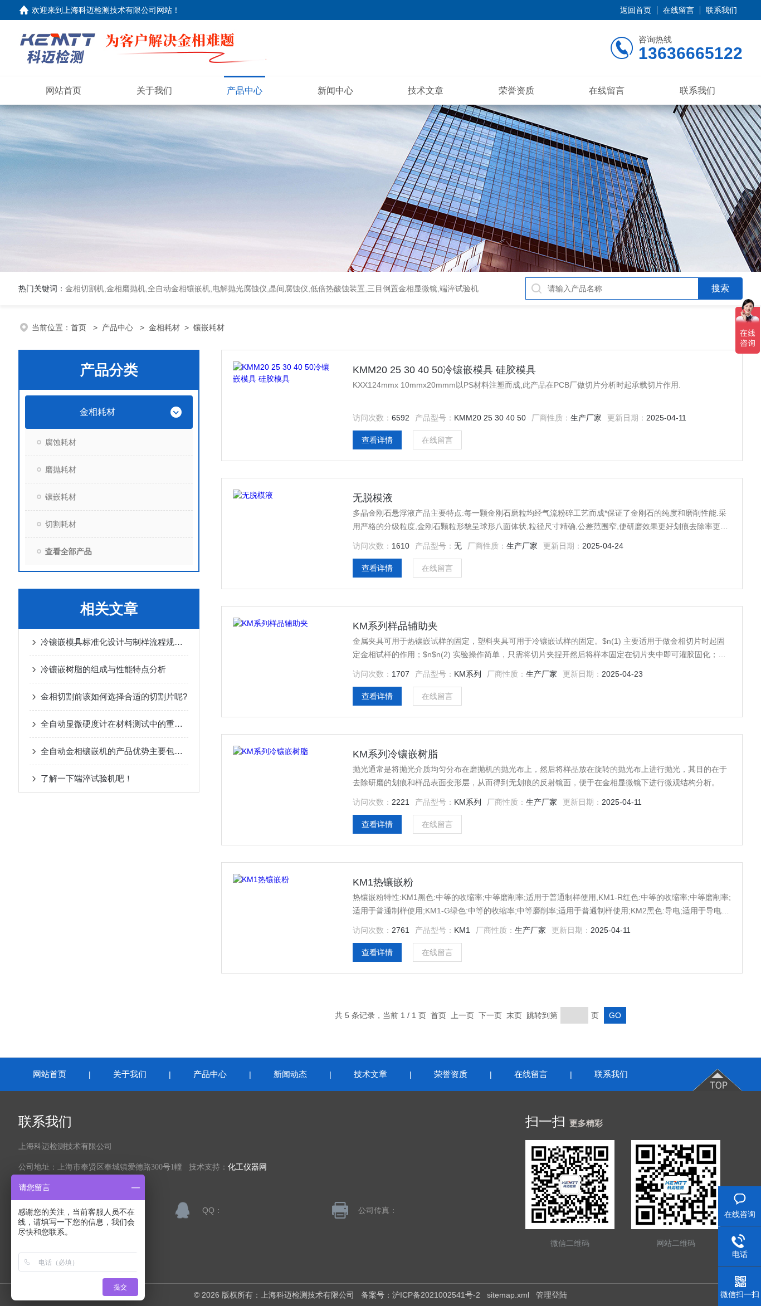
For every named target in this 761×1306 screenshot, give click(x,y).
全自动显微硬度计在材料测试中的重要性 (114, 723)
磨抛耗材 (60, 469)
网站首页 (63, 90)
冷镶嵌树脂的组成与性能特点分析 (103, 669)
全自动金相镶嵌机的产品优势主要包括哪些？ (114, 751)
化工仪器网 (247, 1167)
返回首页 (635, 10)
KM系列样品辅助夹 (395, 626)
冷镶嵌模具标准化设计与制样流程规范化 (114, 642)
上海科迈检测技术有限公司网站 (117, 10)
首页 (80, 327)
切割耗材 (60, 524)
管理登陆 (551, 1294)
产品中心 (244, 90)
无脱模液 (373, 497)
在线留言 (678, 10)
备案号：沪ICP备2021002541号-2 (420, 1294)
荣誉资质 (516, 90)
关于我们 (154, 90)
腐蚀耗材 (60, 442)
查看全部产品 (68, 551)
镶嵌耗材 (209, 327)
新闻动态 (290, 1074)
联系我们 (721, 10)
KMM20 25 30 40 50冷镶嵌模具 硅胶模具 (444, 369)
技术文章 (425, 90)
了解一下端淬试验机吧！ (87, 778)
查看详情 (377, 440)
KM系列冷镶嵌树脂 (395, 754)
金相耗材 (164, 327)
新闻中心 (335, 90)
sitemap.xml (508, 1294)
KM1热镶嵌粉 (383, 882)
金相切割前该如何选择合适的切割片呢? (114, 696)
